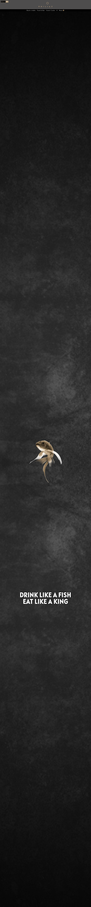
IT (4, 2)
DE (2, 2)
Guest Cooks (50, 10)
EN (7, 2)
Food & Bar (41, 10)
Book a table (31, 10)
